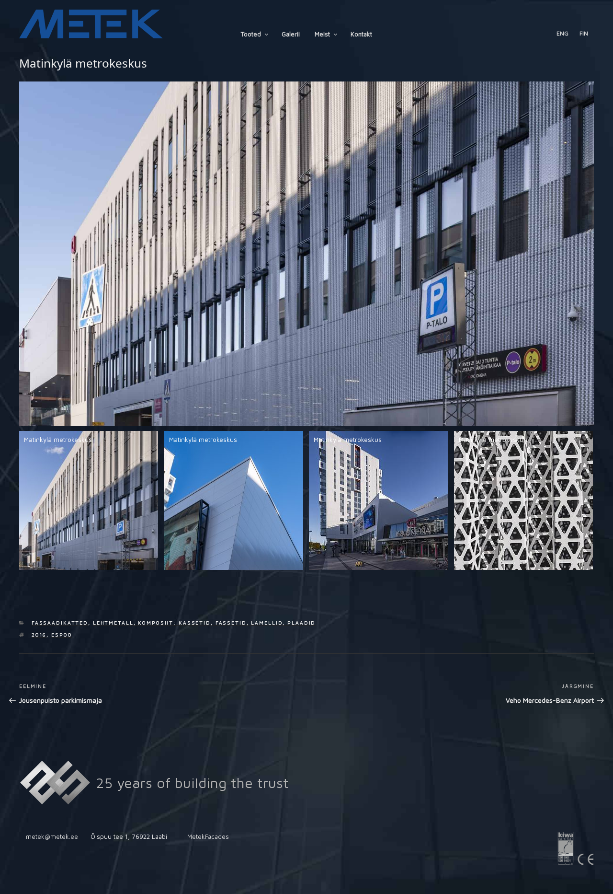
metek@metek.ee (52, 836)
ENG (562, 33)
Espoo (61, 635)
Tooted (251, 34)
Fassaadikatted (60, 623)
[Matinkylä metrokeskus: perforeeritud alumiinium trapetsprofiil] (523, 500)
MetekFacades (208, 836)
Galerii (291, 34)
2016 (39, 635)
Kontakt (361, 34)
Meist (322, 34)
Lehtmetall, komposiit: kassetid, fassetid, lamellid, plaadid (204, 623)
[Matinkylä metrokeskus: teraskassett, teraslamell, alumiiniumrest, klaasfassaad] (378, 500)
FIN (583, 33)
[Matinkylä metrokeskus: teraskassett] (233, 500)
